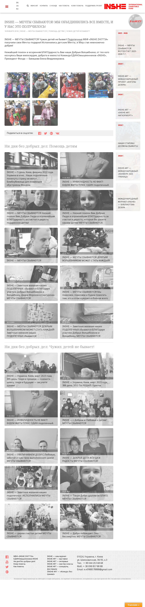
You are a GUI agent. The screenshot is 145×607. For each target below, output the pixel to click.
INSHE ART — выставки (57, 558)
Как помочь (19, 566)
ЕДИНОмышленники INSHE (26, 558)
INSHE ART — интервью (57, 561)
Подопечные (75, 39)
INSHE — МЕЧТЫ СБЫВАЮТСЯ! (33, 31)
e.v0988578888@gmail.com (98, 569)
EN (17, 2)
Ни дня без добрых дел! (24, 561)
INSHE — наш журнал (56, 556)
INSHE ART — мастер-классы (60, 564)
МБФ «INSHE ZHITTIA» (23, 556)
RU (17, 9)
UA (17, 6)
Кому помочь (19, 564)
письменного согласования (121, 579)
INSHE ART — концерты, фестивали (58, 567)
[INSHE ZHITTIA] (123, 6)
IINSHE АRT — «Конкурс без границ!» (59, 572)
